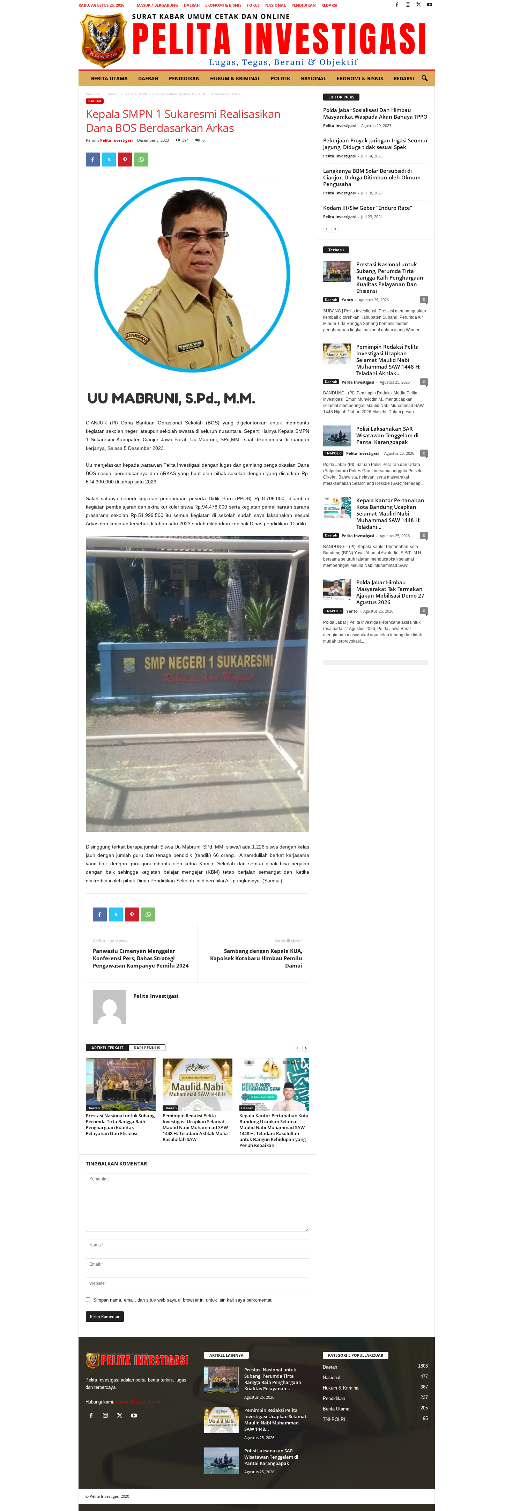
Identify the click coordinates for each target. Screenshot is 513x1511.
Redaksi (329, 5)
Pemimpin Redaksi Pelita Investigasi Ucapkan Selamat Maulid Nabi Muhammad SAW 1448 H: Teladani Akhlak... (388, 360)
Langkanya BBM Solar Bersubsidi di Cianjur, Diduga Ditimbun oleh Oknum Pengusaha (372, 177)
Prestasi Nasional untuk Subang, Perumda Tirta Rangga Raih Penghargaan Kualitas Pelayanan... (272, 1379)
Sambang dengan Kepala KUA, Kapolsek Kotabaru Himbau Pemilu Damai (256, 958)
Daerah (192, 5)
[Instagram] (408, 5)
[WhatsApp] (141, 159)
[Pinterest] (125, 159)
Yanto (347, 299)
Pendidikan (303, 5)
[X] (419, 5)
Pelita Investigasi (116, 140)
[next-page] (305, 1048)
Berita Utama (109, 78)
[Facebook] (397, 5)
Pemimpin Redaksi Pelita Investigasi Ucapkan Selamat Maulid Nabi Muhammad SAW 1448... (275, 1419)
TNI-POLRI (333, 453)
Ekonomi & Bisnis (223, 5)
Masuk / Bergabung (157, 5)
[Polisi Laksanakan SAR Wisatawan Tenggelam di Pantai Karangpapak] (221, 1460)
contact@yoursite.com (139, 1402)
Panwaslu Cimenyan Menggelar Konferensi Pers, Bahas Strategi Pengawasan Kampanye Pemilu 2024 (141, 958)
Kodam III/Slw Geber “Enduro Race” (367, 207)
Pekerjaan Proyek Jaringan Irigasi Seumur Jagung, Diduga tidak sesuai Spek (375, 143)
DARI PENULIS (147, 1047)
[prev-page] (297, 1048)
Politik (280, 78)
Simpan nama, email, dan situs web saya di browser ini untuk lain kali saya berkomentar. (183, 1300)
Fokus (253, 5)
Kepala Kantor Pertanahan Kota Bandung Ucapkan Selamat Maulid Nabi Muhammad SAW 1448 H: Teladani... (390, 513)
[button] (424, 78)
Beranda (93, 93)
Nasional (275, 5)
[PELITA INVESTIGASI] (257, 39)
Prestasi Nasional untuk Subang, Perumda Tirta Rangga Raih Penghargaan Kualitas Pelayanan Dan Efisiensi (121, 1124)
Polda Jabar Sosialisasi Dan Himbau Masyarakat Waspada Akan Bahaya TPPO (375, 113)
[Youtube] (429, 5)
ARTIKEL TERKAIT (107, 1047)
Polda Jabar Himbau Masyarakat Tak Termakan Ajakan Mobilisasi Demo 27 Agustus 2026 (390, 592)
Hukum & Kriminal (235, 78)
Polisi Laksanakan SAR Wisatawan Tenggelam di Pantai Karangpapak (387, 435)
